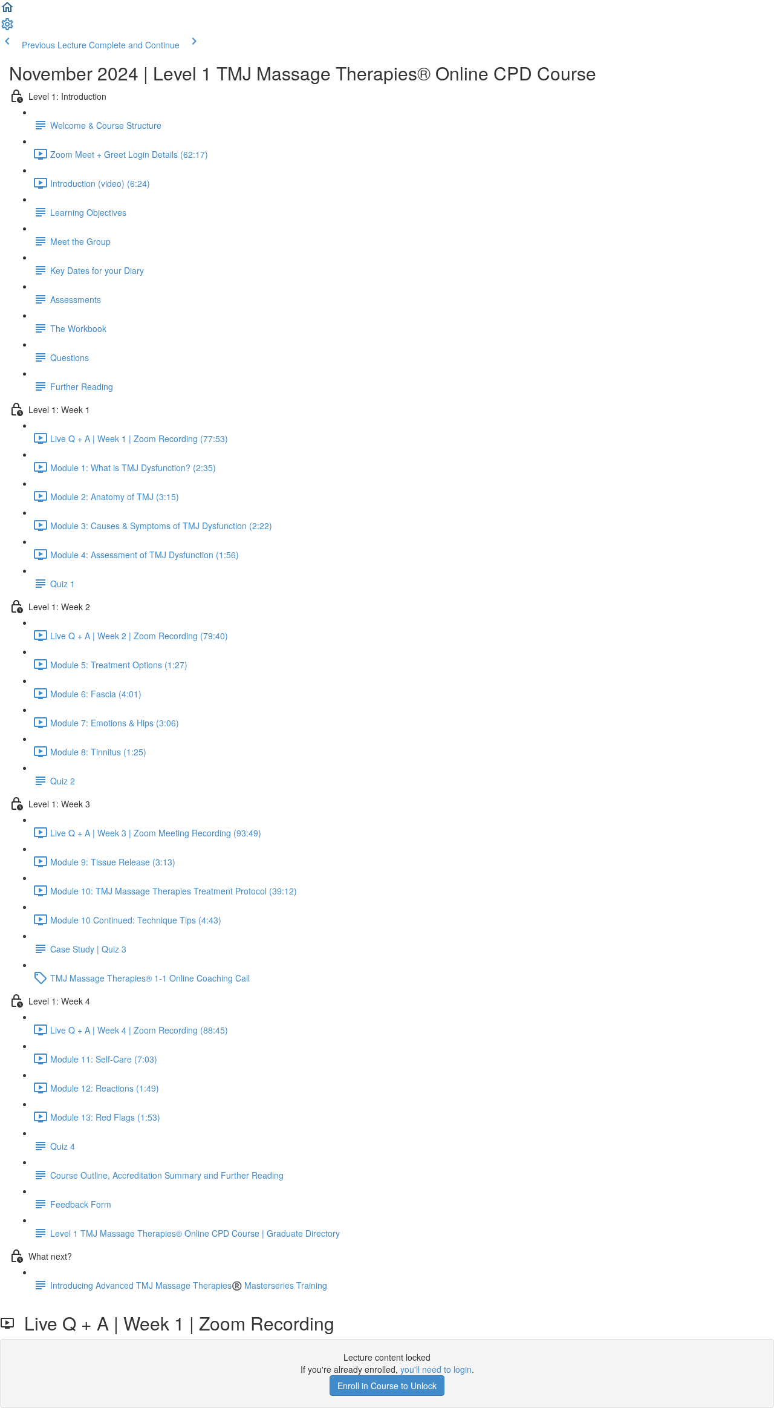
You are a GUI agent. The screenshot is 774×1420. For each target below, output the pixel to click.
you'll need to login (436, 1369)
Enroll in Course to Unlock (387, 1385)
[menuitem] (7, 28)
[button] (7, 11)
